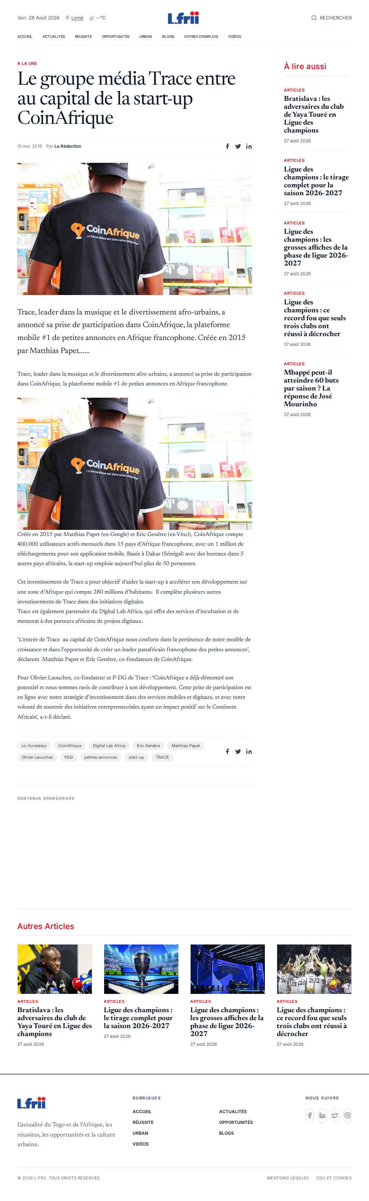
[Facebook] (310, 1115)
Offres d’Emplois (201, 36)
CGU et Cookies (334, 1177)
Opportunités (116, 36)
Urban (145, 36)
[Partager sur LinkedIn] (249, 146)
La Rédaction (67, 146)
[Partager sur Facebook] (227, 146)
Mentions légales (288, 1177)
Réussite (83, 36)
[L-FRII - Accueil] (184, 18)
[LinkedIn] (322, 1115)
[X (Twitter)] (335, 1115)
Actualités (54, 36)
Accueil (24, 36)
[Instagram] (347, 1115)
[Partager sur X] (238, 146)
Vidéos (234, 36)
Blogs (168, 36)
